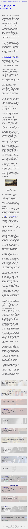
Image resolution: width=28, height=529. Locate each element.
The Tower (5, 468)
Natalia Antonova (6, 8)
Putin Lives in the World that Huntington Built (13, 440)
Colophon (9, 527)
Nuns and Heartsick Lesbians (9, 430)
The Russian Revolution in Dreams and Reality (12, 459)
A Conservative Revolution (9, 382)
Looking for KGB (6, 420)
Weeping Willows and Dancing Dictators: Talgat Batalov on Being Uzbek (13, 478)
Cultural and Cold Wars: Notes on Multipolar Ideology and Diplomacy (14, 392)
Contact (18, 527)
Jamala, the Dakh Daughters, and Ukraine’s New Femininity (13, 411)
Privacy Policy (14, 527)
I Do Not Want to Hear (8, 401)
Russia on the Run (6, 449)
